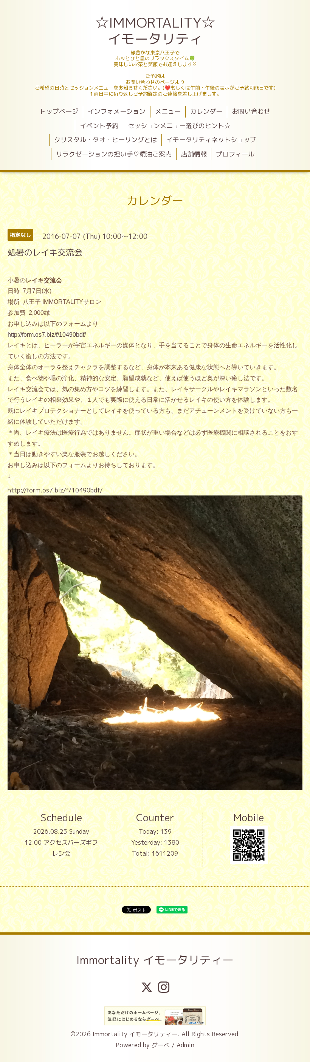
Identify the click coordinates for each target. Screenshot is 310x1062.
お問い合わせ (251, 111)
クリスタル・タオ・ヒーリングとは (105, 139)
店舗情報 (194, 154)
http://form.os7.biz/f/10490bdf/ (47, 334)
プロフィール (235, 154)
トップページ (59, 111)
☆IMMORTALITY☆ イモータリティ (156, 30)
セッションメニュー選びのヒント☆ (179, 125)
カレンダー (206, 111)
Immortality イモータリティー (155, 960)
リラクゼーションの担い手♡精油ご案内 (114, 154)
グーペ (161, 1045)
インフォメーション (117, 111)
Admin (185, 1045)
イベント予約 (99, 125)
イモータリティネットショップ (211, 139)
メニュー (168, 111)
